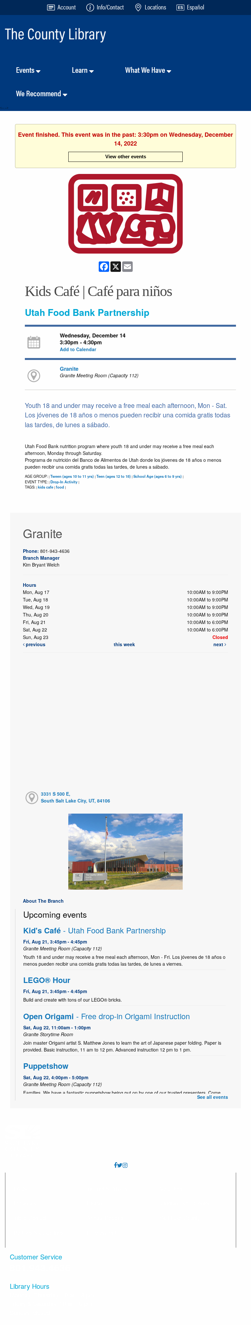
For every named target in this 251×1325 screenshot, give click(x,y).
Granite (69, 368)
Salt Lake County (180, 1218)
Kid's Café (94, 930)
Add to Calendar (78, 349)
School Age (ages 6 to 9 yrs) (157, 476)
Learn (80, 69)
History (95, 1203)
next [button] (219, 644)
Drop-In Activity (63, 481)
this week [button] (124, 644)
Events (26, 69)
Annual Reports (105, 1218)
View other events (125, 156)
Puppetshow (45, 1065)
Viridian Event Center (185, 1203)
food (60, 487)
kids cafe (45, 487)
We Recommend (39, 93)
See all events (212, 1097)
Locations (25, 1203)
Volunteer (171, 1188)
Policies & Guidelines (39, 1232)
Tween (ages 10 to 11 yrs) (72, 476)
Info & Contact (30, 1218)
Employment (101, 1232)
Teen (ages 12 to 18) (113, 476)
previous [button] (35, 644)
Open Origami (106, 1016)
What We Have (146, 69)
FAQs (20, 1188)
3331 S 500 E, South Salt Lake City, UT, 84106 (75, 797)
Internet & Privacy (107, 1188)
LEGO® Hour (46, 979)
